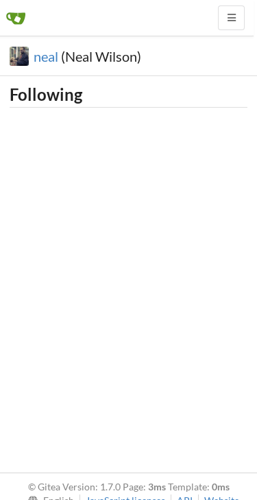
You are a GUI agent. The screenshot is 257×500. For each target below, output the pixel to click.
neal (46, 56)
